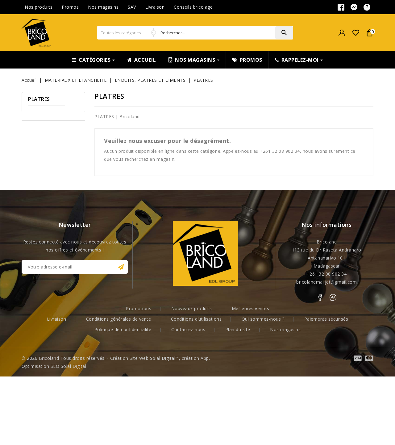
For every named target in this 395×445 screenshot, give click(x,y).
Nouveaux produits (191, 308)
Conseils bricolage (193, 7)
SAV (132, 7)
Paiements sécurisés (326, 319)
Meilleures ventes (250, 308)
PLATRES (39, 99)
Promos (70, 7)
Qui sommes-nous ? (263, 319)
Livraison (155, 7)
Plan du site (237, 329)
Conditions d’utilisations (196, 319)
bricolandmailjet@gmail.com (326, 282)
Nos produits (38, 7)
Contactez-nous (188, 329)
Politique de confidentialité (123, 329)
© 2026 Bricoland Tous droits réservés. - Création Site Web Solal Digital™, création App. (116, 358)
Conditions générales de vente (118, 319)
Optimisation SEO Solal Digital (54, 366)
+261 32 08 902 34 (327, 274)
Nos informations (326, 224)
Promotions (138, 308)
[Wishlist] (356, 33)
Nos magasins (103, 7)
